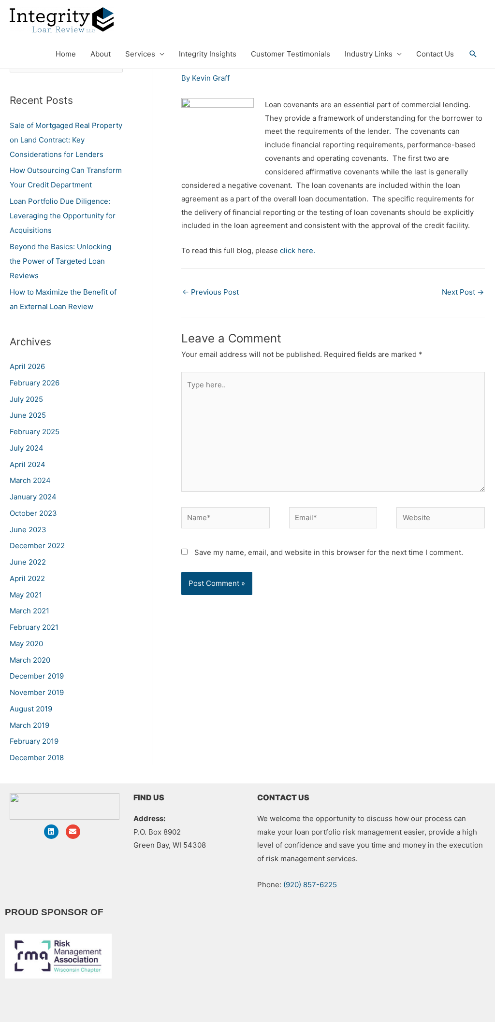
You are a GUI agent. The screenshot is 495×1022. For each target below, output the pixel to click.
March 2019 (29, 725)
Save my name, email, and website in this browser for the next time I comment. (328, 552)
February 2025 (34, 431)
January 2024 (33, 496)
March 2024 (30, 480)
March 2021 (29, 610)
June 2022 (28, 562)
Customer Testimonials (290, 53)
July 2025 (26, 399)
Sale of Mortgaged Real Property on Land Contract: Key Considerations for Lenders (66, 140)
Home (66, 53)
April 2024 (27, 464)
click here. (297, 250)
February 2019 (34, 741)
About (100, 53)
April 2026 (27, 366)
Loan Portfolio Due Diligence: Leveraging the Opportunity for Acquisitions (63, 216)
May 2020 (26, 643)
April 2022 (27, 578)
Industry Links (369, 53)
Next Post (463, 292)
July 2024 (27, 448)
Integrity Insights (207, 53)
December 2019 (37, 676)
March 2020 (30, 660)
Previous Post (210, 292)
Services (140, 53)
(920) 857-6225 (310, 884)
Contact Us (435, 53)
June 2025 (28, 415)
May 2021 (26, 594)
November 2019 (37, 692)
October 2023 (33, 513)
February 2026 (34, 382)
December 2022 (37, 545)
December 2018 (37, 757)
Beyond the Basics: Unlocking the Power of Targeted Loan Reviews (60, 261)
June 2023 (28, 529)
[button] (473, 54)
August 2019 (31, 708)
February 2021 (34, 627)
